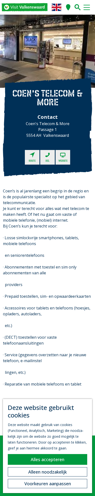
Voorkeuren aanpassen (47, 483)
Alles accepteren (47, 459)
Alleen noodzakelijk (47, 472)
